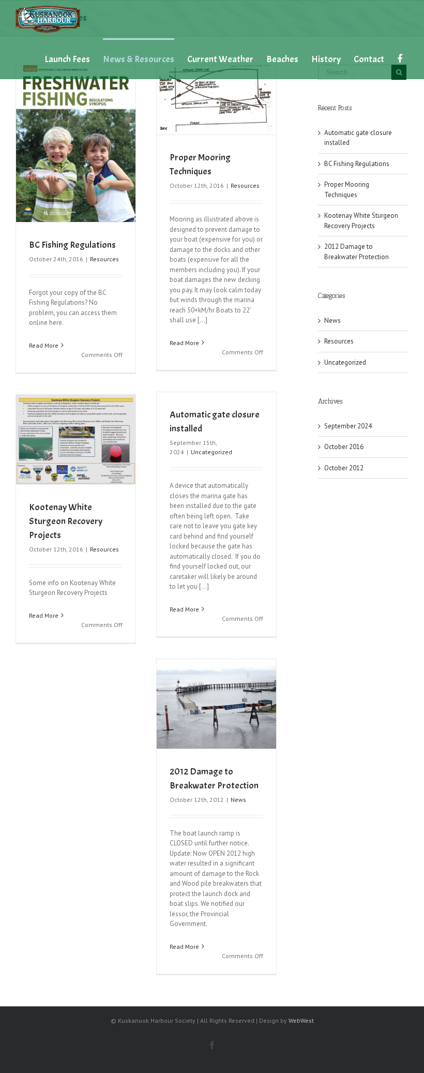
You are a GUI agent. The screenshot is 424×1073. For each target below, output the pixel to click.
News (238, 799)
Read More (43, 345)
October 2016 (344, 446)
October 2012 (344, 468)
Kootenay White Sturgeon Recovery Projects (65, 521)
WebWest (301, 1020)
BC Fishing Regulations (72, 245)
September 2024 (348, 426)
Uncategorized (211, 452)
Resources (104, 259)
